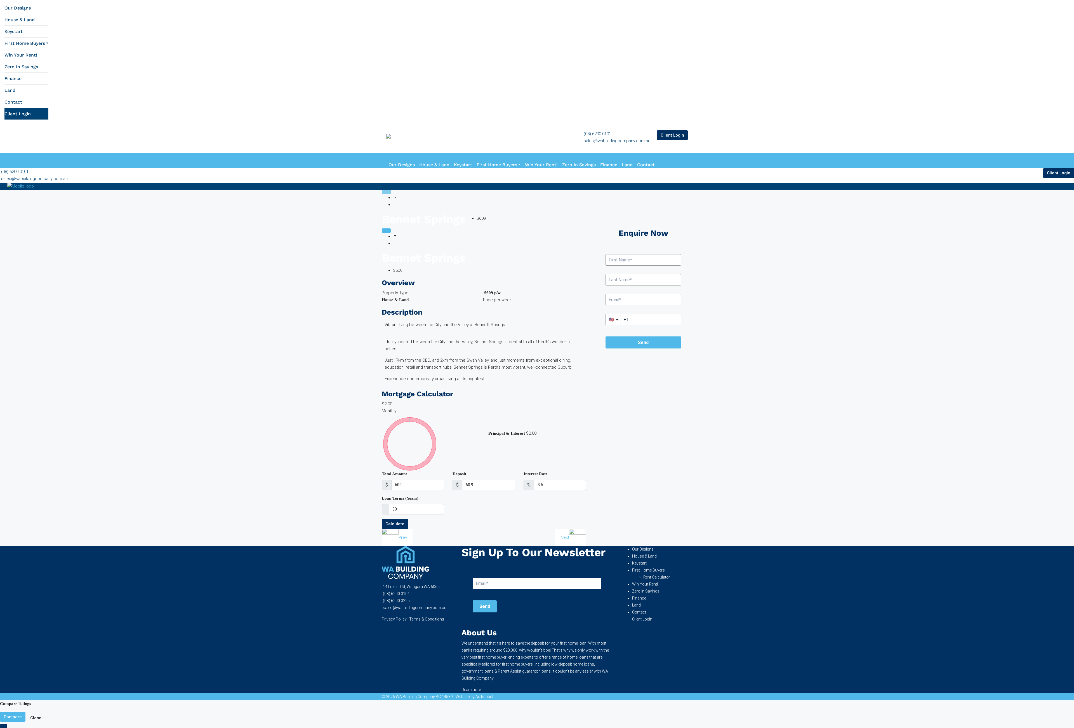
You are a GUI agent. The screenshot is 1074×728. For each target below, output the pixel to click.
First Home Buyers (24, 43)
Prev (403, 537)
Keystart (13, 31)
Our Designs (17, 8)
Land (9, 90)
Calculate (394, 523)
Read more (471, 689)
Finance (13, 78)
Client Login (17, 113)
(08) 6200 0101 (597, 133)
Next (564, 537)
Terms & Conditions (426, 619)
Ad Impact (484, 696)
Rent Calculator (656, 577)
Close (35, 717)
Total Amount (394, 474)
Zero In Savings (21, 66)
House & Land (19, 19)
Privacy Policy (394, 619)
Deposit (459, 474)
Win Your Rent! (20, 55)
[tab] (386, 192)
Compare (13, 716)
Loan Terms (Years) (400, 498)
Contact (13, 102)
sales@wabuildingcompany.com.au (617, 140)
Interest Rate (536, 474)
